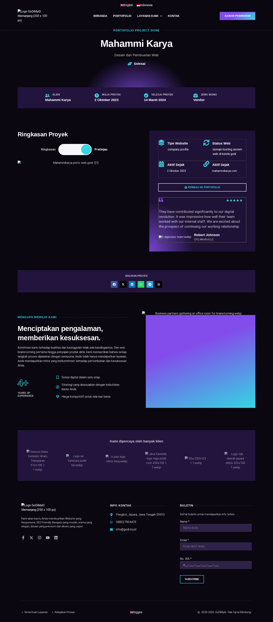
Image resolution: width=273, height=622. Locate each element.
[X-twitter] (31, 538)
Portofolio (122, 15)
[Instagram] (39, 538)
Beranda (100, 15)
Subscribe (192, 579)
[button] (114, 284)
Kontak (174, 15)
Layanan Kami (147, 15)
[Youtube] (48, 538)
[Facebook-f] (23, 538)
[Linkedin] (56, 538)
